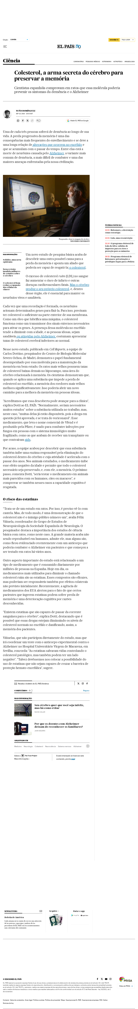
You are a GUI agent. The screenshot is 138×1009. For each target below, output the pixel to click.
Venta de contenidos (17, 1000)
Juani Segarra (39, 731)
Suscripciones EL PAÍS (73, 1000)
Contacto (6, 1000)
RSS (100, 1000)
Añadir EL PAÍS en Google (79, 121)
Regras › (86, 691)
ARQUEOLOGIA (130, 61)
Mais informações (21, 759)
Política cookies (38, 1000)
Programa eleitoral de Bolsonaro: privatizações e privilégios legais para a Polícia (119, 259)
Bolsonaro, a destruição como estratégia (119, 231)
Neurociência (50, 746)
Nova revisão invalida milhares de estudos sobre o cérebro (11, 272)
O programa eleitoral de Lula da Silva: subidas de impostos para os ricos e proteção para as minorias (119, 247)
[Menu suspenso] (5, 46)
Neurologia (28, 746)
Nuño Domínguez (25, 111)
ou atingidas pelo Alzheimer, (36, 336)
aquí (73, 759)
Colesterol (39, 746)
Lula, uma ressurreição (121, 238)
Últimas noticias (113, 225)
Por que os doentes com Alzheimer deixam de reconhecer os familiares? (58, 725)
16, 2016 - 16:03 (24, 114)
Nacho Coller (39, 712)
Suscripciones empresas (90, 1000)
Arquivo (53, 911)
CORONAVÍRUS (79, 61)
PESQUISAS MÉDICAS (93, 61)
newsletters (10, 911)
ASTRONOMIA (106, 61)
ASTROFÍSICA (117, 61)
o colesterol (77, 267)
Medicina (18, 746)
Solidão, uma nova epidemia (12, 261)
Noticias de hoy (8, 1003)
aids (27, 440)
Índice (105, 1000)
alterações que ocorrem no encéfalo (57, 145)
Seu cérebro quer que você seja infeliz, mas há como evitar (59, 707)
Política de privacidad (52, 1000)
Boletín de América (14, 917)
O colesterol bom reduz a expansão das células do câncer (11, 286)
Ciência (11, 61)
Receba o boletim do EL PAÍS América (33, 684)
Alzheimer (56, 153)
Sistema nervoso (64, 746)
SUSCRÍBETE (114, 40)
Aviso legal (28, 1000)
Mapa (63, 1000)
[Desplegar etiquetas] (88, 746)
